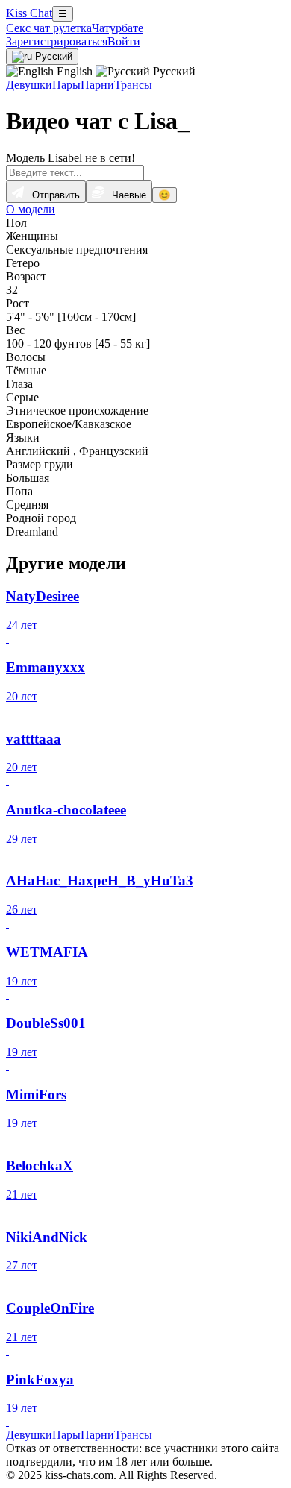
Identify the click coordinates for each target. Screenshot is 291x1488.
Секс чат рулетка (49, 28)
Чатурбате (117, 28)
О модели (30, 209)
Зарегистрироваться (56, 41)
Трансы (133, 84)
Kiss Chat (29, 13)
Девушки (29, 84)
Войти (123, 41)
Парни (97, 84)
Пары (66, 84)
